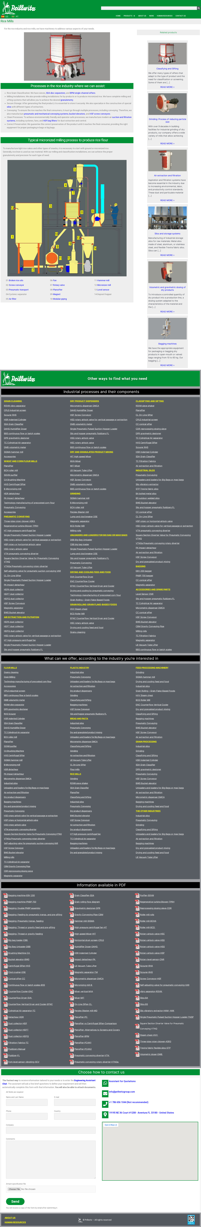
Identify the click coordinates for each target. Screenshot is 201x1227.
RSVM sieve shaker (79, 783)
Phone (8, 1111)
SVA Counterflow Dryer (81, 577)
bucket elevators (77, 114)
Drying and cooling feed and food (86, 627)
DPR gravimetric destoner (16, 438)
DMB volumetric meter (15, 447)
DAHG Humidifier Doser (15, 429)
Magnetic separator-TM (86, 972)
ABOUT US (142, 16)
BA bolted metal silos (146, 493)
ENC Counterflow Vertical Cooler (152, 704)
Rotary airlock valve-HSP (152, 953)
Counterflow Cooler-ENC (20, 991)
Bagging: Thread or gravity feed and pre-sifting (31, 927)
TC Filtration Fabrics (146, 461)
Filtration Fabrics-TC (18, 1042)
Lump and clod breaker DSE (83, 516)
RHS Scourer (10, 714)
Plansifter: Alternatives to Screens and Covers (97, 1030)
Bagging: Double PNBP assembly (24, 908)
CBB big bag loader (79, 544)
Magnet (56, 294)
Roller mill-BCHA (148, 921)
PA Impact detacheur (14, 498)
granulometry (67, 100)
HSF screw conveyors (100, 114)
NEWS (151, 16)
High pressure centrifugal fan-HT (90, 927)
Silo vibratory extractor (147, 484)
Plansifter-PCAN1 (82, 1042)
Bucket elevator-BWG (18, 959)
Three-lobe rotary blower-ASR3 (155, 1041)
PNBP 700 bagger (144, 575)
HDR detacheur (11, 769)
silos (9, 107)
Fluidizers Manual (16, 1049)
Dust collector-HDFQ (18, 1036)
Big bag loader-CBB (18, 940)
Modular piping (60, 299)
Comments (10, 1139)
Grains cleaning (77, 632)
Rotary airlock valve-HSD (152, 940)
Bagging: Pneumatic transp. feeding (26, 921)
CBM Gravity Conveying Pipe (150, 626)
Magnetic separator (13, 608)
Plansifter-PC (81, 1017)
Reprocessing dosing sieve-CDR (156, 908)
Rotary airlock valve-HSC (152, 934)
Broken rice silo (16, 280)
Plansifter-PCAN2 (83, 1049)
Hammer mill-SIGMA (84, 921)
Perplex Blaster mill (79, 512)
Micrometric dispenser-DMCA (89, 978)
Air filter (12, 299)
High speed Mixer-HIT (85, 934)
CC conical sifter (144, 424)
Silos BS (144, 1004)
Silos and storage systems (167, 233)
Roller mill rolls (147, 914)
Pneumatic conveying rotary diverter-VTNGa (96, 1062)
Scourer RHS (10, 415)
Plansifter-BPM (81, 1036)
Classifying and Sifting (167, 68)
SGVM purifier (11, 475)
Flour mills (75, 769)
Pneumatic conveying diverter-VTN (92, 1055)
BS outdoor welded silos (147, 498)
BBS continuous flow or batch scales (22, 433)
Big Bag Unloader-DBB (19, 946)
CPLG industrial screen (15, 410)
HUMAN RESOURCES (164, 16)
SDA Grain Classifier (13, 424)
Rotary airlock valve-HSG (152, 946)
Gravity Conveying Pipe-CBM (88, 914)
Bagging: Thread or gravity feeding (25, 934)
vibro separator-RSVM (151, 991)
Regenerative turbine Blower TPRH (21, 526)
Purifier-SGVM (147, 895)
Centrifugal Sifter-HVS (19, 966)
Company (10, 1125)
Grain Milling (9, 677)
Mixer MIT (79, 998)
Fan (55, 280)
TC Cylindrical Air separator (17, 442)
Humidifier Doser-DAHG (86, 946)
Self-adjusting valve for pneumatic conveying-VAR (164, 985)
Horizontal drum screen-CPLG (89, 940)
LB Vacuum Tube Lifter (81, 470)
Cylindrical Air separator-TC (21, 1010)
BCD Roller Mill (77, 526)
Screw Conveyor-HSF (150, 978)
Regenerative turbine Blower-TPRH (157, 902)
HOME (118, 16)
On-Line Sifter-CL (83, 1004)
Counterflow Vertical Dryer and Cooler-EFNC (30, 1004)
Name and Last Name (15, 1097)
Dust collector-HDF (17, 1023)
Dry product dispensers (15, 797)
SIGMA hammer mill (13, 452)
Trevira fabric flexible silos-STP (155, 1048)
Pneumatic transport (18, 289)
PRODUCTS (128, 16)
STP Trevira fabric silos (147, 489)
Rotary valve (59, 285)
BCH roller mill (11, 470)
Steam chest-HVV (149, 1035)
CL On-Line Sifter (12, 575)
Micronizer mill (104, 285)
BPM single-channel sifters (82, 93)
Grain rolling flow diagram (87, 902)
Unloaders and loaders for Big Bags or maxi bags (160, 479)
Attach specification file (16, 1184)
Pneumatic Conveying (14, 507)
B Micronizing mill (12, 489)
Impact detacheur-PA (85, 959)
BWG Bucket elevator (14, 612)
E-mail (56, 1097)
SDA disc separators (55, 93)
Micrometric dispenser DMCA (84, 475)
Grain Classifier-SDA (84, 895)
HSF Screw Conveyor (14, 603)
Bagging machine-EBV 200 (21, 895)
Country (57, 1111)
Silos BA (144, 998)
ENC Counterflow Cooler (82, 581)
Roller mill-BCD (147, 927)
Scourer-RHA (146, 966)
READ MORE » (167, 87)
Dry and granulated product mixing (153, 561)
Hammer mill (103, 280)
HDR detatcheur (12, 493)
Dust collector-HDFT (18, 1030)
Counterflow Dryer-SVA (20, 998)
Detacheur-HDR (16, 1017)
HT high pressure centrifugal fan (20, 530)
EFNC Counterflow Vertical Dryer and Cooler (92, 586)
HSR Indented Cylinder (15, 419)
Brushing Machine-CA (19, 953)
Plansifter (57, 289)
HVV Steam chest (144, 695)
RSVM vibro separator (14, 704)
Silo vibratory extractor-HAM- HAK (157, 1010)
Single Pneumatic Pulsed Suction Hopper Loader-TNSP (167, 1017)
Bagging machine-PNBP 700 (22, 902)
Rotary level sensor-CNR (152, 959)
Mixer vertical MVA (83, 991)
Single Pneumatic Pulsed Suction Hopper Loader (27, 535)
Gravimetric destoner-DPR (87, 908)
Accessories (10, 456)
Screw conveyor (16, 285)
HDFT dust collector (14, 594)
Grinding (74, 695)
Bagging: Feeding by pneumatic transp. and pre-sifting (35, 914)
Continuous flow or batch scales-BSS (26, 985)
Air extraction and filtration (167, 175)
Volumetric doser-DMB (151, 1054)
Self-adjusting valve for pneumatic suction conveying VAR (32, 571)
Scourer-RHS (146, 972)
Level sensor (103, 289)
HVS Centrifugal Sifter (15, 484)
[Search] (198, 8)
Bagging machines (167, 343)
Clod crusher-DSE (17, 972)
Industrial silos (11, 783)
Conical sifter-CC (16, 978)
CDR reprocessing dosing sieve (151, 429)
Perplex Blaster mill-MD (85, 1010)
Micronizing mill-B (83, 985)
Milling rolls (75, 530)
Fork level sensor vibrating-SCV (23, 1062)
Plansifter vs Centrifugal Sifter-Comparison (95, 1023)
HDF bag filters (50, 120)
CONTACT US (181, 16)
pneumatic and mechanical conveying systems (46, 114)
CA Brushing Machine (14, 479)
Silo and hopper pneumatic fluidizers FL (23, 649)
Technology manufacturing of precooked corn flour (29, 503)
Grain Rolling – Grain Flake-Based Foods (89, 600)
